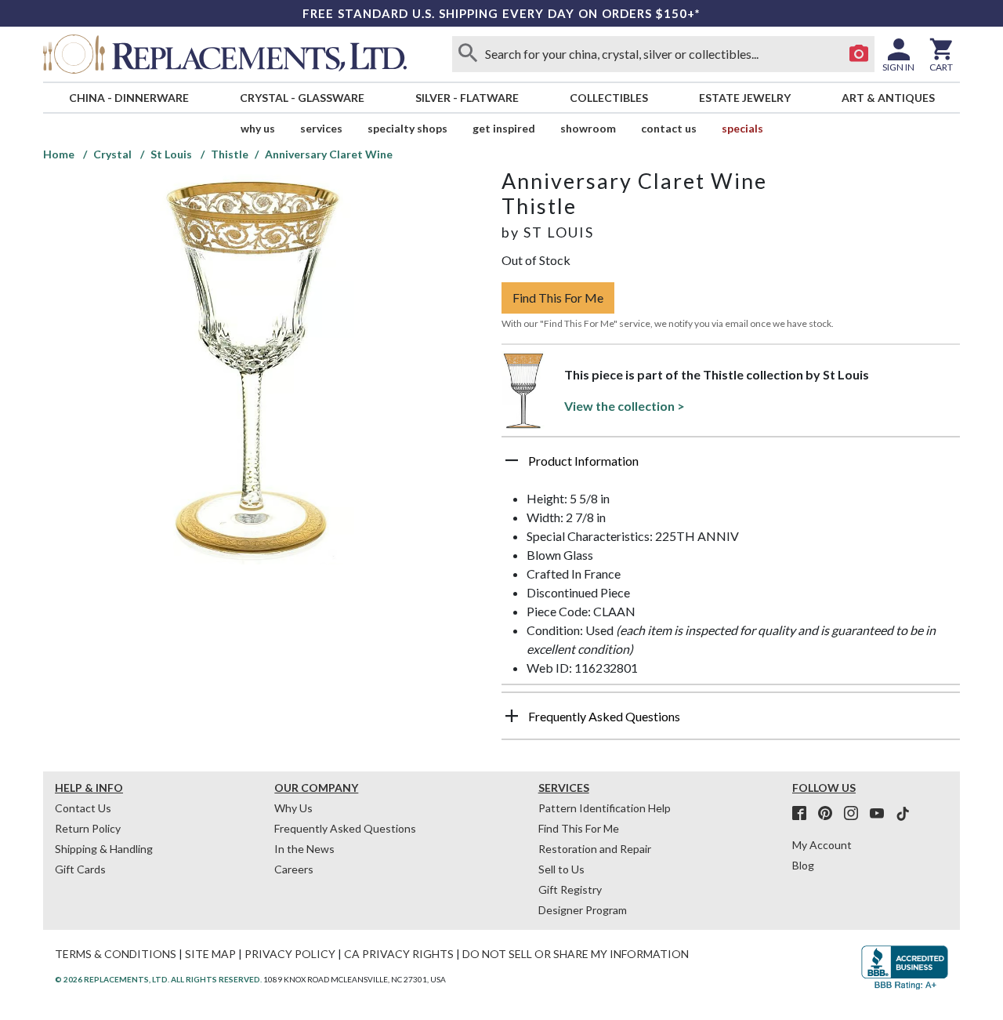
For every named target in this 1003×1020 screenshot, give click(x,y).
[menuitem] (128, 97)
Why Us (293, 808)
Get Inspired (504, 128)
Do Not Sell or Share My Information (575, 953)
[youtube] (881, 813)
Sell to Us (561, 869)
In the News (304, 848)
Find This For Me (557, 297)
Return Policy (88, 828)
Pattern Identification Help (604, 808)
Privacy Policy (289, 953)
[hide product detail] (512, 460)
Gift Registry (570, 889)
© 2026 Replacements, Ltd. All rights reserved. (158, 979)
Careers (293, 869)
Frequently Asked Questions (345, 828)
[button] (731, 466)
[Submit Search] (467, 54)
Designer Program (582, 910)
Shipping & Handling (104, 848)
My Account (822, 844)
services (321, 128)
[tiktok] (903, 813)
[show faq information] (512, 716)
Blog (803, 865)
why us (258, 128)
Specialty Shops (407, 128)
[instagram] (855, 813)
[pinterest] (830, 813)
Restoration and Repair (594, 848)
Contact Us (669, 128)
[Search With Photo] (858, 54)
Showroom (588, 128)
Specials (742, 128)
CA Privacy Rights (399, 953)
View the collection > (624, 405)
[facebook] (804, 813)
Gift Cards (80, 869)
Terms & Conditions (115, 953)
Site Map (210, 953)
